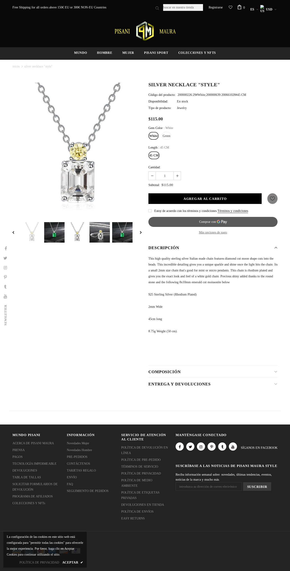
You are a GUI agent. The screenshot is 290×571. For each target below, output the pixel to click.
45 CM (154, 155)
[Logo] (145, 31)
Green (166, 136)
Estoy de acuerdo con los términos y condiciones (185, 211)
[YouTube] (233, 446)
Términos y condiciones (233, 211)
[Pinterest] (212, 446)
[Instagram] (201, 446)
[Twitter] (190, 446)
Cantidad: (154, 167)
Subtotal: (154, 185)
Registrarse (216, 7)
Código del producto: (162, 95)
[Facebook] (180, 446)
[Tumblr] (222, 446)
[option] (77, 147)
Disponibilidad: (158, 101)
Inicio (16, 66)
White (153, 136)
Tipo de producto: (160, 108)
